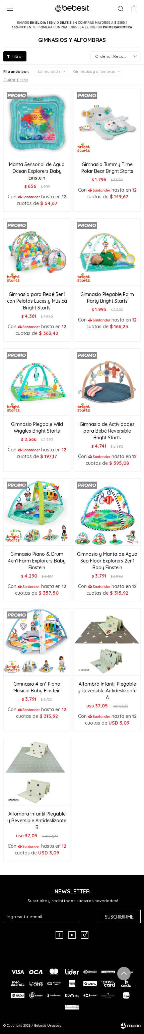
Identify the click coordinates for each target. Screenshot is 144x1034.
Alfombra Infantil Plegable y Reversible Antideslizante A (107, 690)
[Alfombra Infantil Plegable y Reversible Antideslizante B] (36, 771)
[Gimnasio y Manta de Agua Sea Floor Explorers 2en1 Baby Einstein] (107, 511)
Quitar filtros (15, 79)
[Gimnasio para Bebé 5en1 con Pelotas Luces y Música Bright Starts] (36, 252)
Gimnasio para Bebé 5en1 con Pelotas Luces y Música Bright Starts (37, 301)
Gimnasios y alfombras (94, 71)
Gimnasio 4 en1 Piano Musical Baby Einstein (37, 687)
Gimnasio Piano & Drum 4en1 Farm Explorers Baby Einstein (37, 561)
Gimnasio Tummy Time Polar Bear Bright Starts (107, 167)
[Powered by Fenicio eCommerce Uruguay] (131, 1026)
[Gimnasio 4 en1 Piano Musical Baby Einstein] (36, 641)
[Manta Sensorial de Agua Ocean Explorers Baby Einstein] (36, 122)
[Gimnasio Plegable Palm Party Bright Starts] (107, 252)
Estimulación (49, 71)
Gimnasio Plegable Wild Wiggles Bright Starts (37, 427)
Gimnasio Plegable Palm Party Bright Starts (107, 297)
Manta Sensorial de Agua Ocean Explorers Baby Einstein (37, 171)
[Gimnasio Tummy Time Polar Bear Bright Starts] (107, 122)
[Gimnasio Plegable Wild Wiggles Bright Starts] (36, 381)
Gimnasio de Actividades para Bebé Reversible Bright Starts (107, 431)
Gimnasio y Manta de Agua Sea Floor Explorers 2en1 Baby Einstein (107, 561)
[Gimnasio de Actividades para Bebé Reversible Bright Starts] (107, 381)
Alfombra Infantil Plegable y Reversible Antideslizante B (36, 820)
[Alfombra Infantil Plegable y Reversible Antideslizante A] (107, 641)
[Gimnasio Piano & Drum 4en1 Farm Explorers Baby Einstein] (36, 511)
